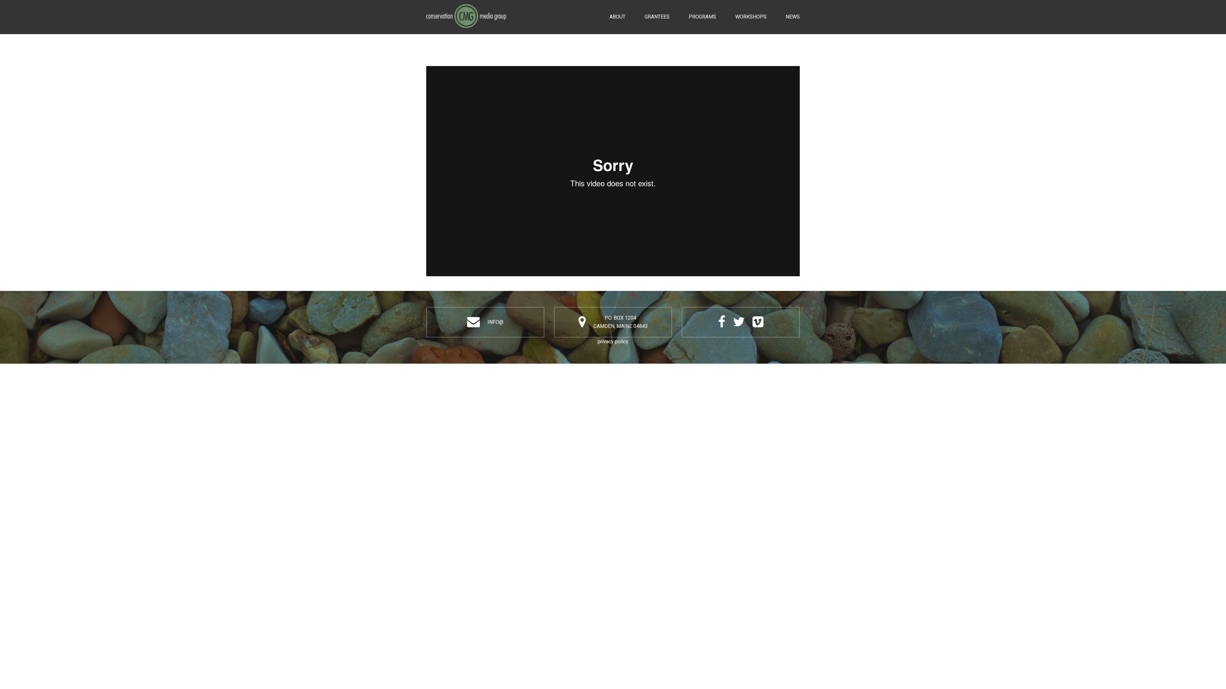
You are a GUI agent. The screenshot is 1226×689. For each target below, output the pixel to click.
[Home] (466, 8)
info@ (495, 322)
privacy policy (613, 341)
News (793, 17)
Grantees (657, 17)
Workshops (751, 17)
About (617, 17)
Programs (702, 17)
